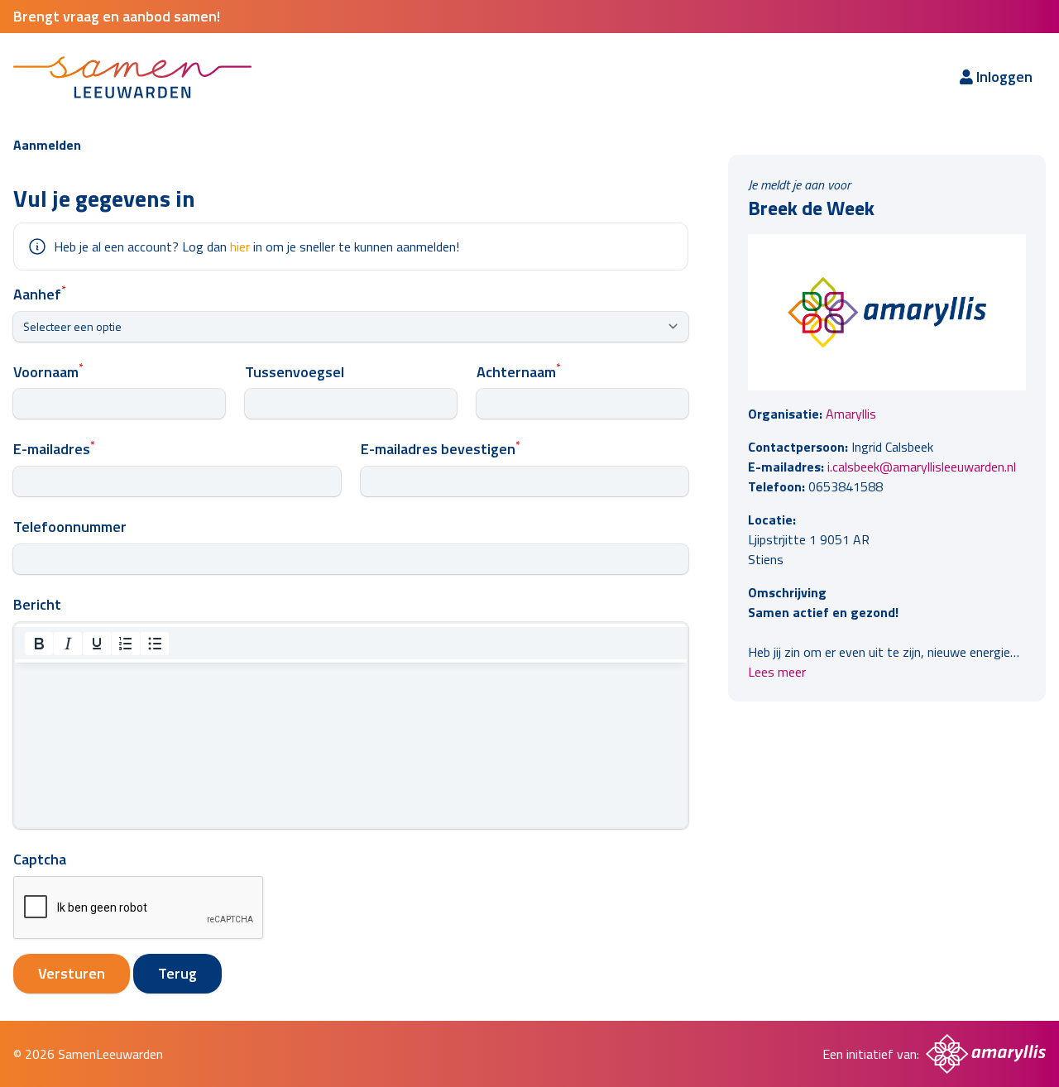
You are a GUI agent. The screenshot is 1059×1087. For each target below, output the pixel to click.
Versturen (71, 973)
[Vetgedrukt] (39, 643)
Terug (177, 973)
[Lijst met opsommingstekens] (155, 643)
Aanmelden (47, 145)
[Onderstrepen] (97, 643)
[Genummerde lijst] (126, 643)
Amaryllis (851, 414)
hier (240, 246)
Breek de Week (811, 207)
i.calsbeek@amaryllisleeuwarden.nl (921, 466)
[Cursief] (68, 643)
